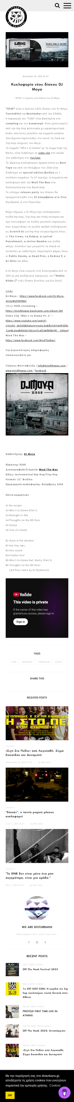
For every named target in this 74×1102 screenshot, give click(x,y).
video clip (44, 153)
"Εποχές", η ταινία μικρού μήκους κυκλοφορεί (30, 814)
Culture (10, 746)
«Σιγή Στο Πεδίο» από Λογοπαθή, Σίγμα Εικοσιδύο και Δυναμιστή (35, 753)
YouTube (35, 157)
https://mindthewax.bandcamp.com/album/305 (34, 310)
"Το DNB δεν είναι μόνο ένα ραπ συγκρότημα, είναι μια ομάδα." (30, 875)
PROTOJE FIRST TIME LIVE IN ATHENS (40, 1013)
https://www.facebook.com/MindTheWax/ (31, 340)
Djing (14, 662)
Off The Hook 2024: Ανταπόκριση (44, 1031)
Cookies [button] (55, 1085)
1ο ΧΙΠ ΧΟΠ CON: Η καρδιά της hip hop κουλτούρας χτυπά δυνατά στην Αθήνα (45, 993)
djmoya (58, 662)
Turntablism (44, 662)
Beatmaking (27, 662)
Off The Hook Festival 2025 (40, 969)
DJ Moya (29, 454)
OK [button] (10, 1095)
